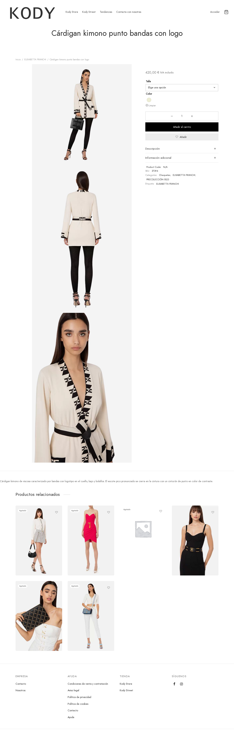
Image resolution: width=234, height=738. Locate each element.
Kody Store (72, 12)
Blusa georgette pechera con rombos (37, 550)
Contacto (21, 684)
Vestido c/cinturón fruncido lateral (88, 550)
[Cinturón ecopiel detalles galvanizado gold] (195, 540)
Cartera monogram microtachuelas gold (32, 626)
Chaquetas (164, 175)
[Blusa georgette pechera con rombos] (39, 540)
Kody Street (89, 12)
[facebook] (174, 684)
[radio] (149, 100)
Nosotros (20, 690)
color (149, 94)
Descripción (152, 149)
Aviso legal (73, 690)
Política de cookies (78, 704)
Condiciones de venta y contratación (88, 684)
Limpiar (152, 105)
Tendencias (106, 12)
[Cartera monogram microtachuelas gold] (39, 616)
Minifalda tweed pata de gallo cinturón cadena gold (141, 527)
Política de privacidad (79, 697)
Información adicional (158, 158)
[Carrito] (226, 12)
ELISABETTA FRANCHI (35, 59)
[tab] (181, 148)
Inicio (18, 59)
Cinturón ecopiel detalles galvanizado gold (191, 550)
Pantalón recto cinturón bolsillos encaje (90, 626)
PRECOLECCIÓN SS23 (157, 179)
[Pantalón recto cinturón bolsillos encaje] (91, 616)
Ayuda (71, 717)
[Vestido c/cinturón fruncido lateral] (91, 540)
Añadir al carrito (182, 127)
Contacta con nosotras (128, 12)
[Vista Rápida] (56, 520)
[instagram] (181, 684)
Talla (148, 81)
